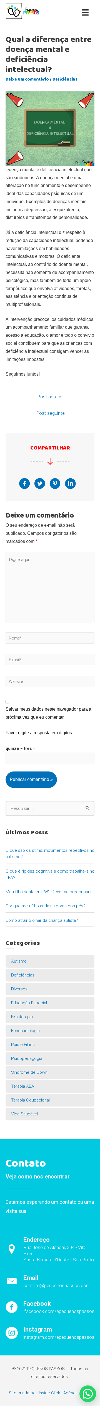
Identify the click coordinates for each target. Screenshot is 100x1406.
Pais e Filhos (23, 1044)
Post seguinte (50, 413)
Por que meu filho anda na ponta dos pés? (46, 905)
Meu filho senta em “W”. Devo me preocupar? (49, 891)
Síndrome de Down (29, 1072)
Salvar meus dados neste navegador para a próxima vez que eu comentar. (48, 713)
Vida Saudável (24, 1114)
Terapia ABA (22, 1086)
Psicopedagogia (26, 1058)
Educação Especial (29, 1002)
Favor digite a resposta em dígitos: (39, 732)
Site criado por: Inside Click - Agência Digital (50, 1392)
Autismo (19, 961)
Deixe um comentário (27, 79)
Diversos (19, 989)
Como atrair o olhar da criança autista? (42, 920)
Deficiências (65, 79)
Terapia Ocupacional (30, 1100)
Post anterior (51, 396)
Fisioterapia (22, 1016)
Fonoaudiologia (25, 1030)
